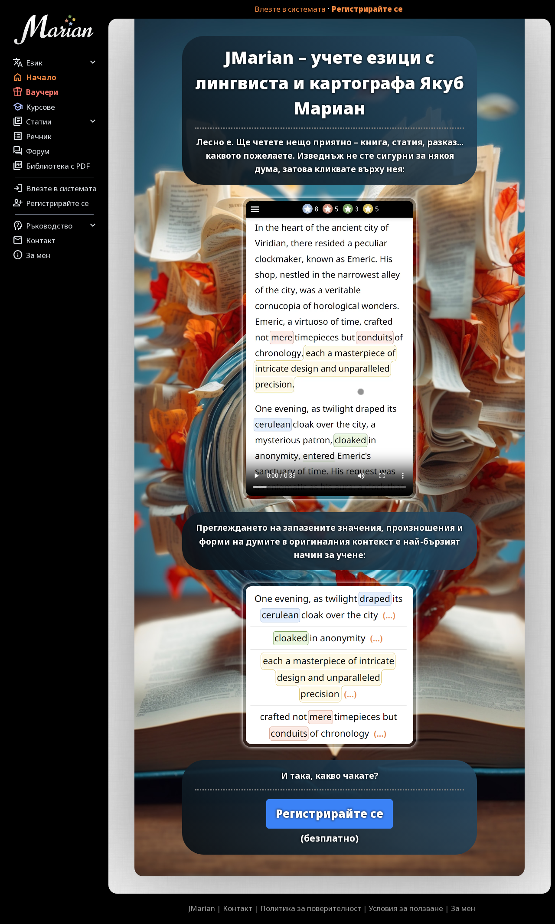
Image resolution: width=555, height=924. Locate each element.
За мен (31, 255)
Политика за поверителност (310, 908)
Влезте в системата (290, 9)
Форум (31, 151)
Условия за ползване (406, 908)
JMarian (201, 908)
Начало (34, 77)
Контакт (34, 240)
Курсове (34, 107)
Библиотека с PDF (51, 166)
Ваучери (35, 92)
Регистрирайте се (367, 9)
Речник (32, 136)
